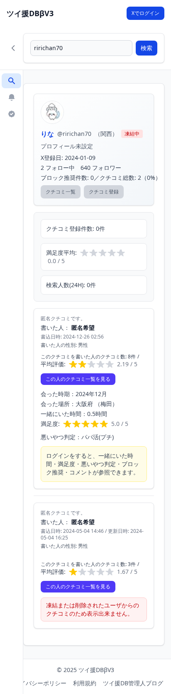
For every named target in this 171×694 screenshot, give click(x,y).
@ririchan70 (74, 134)
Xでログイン (145, 13)
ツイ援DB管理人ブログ (133, 683)
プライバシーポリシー (37, 683)
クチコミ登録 (104, 191)
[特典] (11, 113)
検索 (146, 48)
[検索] (11, 80)
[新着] (11, 97)
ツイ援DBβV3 (30, 13)
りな (47, 133)
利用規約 (84, 683)
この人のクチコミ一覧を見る (78, 378)
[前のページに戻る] (13, 48)
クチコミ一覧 (61, 191)
